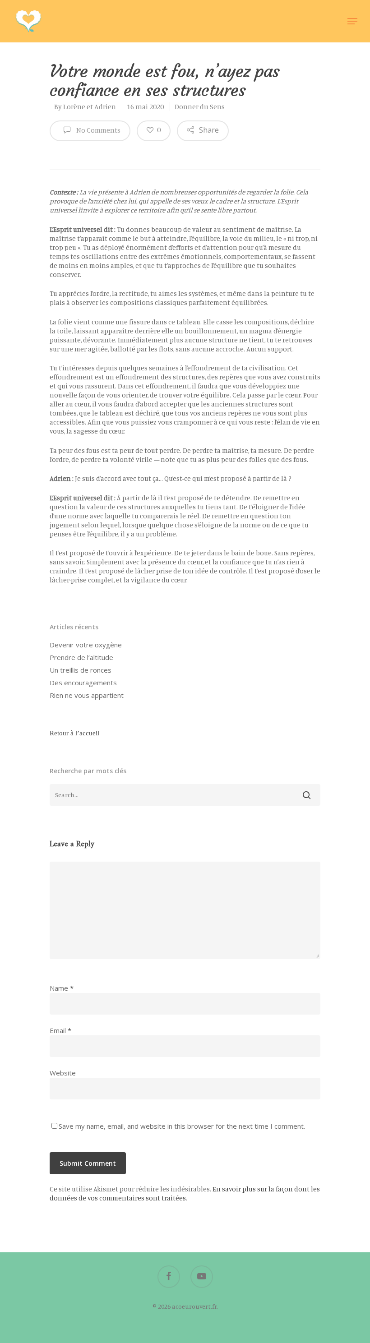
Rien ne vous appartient (87, 695)
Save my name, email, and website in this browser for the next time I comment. (182, 1126)
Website (63, 1072)
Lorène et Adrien (89, 106)
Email (60, 1030)
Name (62, 987)
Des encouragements (83, 682)
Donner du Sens (200, 106)
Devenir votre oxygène (86, 644)
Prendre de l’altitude (81, 657)
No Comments (97, 130)
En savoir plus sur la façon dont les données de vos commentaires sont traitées (185, 1193)
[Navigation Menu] (352, 21)
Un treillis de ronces (80, 669)
